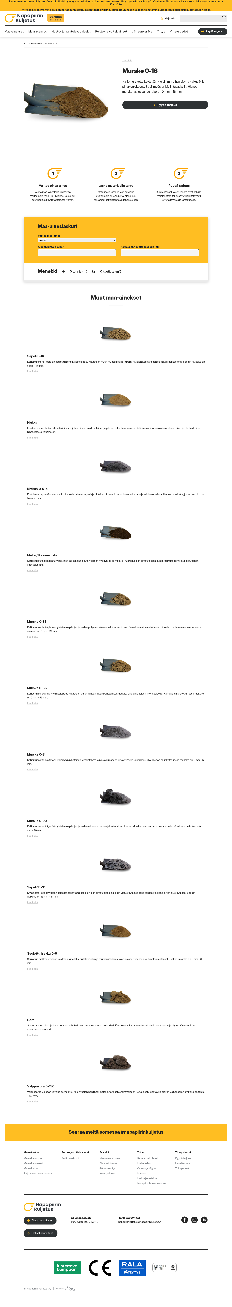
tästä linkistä (101, 9)
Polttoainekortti (70, 1158)
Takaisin (127, 60)
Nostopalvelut (107, 1173)
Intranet (141, 1173)
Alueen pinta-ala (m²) (51, 246)
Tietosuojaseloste (41, 1220)
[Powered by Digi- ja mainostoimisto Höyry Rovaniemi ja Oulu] (66, 1287)
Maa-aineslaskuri (33, 1163)
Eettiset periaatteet (42, 1233)
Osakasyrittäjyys (146, 1168)
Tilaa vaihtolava (108, 1163)
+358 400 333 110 (87, 1221)
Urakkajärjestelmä (147, 1178)
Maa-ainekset (14, 31)
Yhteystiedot (179, 31)
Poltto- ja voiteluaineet (111, 31)
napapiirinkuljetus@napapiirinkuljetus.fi (139, 1221)
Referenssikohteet (147, 1158)
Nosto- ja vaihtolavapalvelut (71, 31)
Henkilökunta (182, 1163)
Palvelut (104, 1152)
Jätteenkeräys (142, 31)
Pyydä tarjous (214, 31)
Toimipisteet (182, 1168)
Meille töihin (144, 1163)
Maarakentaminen (109, 1158)
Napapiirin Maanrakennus (151, 1183)
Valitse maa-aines (49, 235)
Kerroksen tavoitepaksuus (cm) (140, 246)
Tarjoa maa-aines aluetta (38, 1173)
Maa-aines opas (33, 1158)
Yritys (161, 31)
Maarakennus (37, 31)
